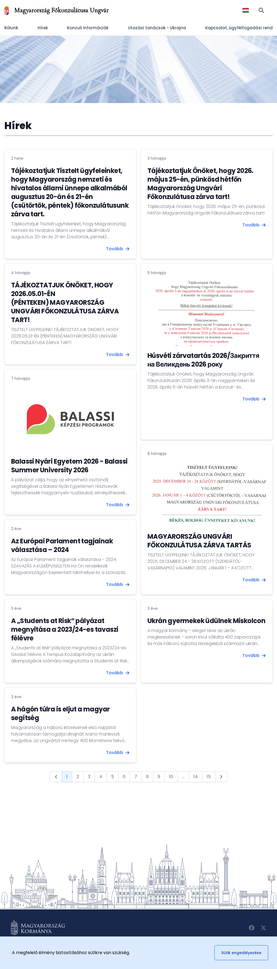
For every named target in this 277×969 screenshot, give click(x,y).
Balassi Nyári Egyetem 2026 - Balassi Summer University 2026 (69, 465)
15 (209, 777)
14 (195, 777)
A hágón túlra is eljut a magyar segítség (60, 713)
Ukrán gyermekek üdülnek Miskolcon (206, 620)
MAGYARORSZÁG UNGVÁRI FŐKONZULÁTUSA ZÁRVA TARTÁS (199, 541)
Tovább (114, 249)
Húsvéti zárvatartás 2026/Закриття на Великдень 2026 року (203, 360)
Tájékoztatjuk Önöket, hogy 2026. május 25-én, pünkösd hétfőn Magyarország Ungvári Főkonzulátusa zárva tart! (200, 183)
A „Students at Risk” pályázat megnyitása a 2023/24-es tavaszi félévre (64, 629)
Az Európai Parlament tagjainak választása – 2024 (62, 545)
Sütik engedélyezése (241, 952)
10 (171, 777)
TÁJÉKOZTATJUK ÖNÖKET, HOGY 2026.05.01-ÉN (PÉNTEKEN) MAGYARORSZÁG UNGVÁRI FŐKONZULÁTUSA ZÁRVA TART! (65, 302)
